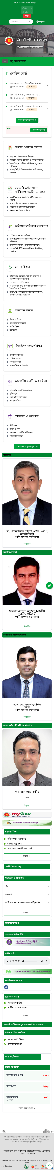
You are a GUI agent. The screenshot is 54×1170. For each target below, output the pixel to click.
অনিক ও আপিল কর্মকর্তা (20, 235)
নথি (6, 886)
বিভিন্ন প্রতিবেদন (16, 436)
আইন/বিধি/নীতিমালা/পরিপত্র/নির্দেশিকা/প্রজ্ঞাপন (26, 171)
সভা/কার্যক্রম (15, 400)
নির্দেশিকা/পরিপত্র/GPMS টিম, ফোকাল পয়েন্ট (26, 199)
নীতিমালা (13, 425)
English (42, 22)
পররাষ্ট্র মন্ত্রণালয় (14, 843)
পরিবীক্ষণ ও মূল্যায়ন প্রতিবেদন (22, 207)
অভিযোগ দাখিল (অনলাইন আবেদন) (25, 245)
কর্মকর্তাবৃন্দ (14, 326)
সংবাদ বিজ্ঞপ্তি (15, 362)
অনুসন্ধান (30, 21)
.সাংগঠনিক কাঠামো (18, 323)
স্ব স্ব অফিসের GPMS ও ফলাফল (23, 203)
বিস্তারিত (27, 544)
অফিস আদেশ (15, 358)
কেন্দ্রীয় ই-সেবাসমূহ (13, 866)
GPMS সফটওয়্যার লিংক (20, 210)
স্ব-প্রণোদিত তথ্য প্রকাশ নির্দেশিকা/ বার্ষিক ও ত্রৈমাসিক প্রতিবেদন (28, 287)
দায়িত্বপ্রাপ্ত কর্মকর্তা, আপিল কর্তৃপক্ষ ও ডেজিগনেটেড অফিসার (25, 277)
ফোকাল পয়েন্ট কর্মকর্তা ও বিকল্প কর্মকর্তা (26, 160)
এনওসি (8, 894)
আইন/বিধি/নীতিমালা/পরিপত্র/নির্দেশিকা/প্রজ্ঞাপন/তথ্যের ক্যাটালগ (26, 293)
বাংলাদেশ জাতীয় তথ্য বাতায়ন (25, 3)
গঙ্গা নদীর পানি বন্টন (18, 397)
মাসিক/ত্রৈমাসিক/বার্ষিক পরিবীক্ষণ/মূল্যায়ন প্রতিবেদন (28, 240)
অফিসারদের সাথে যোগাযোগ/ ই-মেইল (22, 902)
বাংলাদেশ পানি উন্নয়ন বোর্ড (19, 848)
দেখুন (27, 16)
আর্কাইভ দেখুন (39, 130)
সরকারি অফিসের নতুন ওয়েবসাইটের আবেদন (23, 1024)
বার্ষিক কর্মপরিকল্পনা (17, 1007)
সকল (25, 856)
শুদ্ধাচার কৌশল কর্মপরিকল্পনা (22, 156)
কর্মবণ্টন (13, 330)
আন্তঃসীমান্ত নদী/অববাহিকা (21, 390)
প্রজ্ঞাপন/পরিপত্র (16, 355)
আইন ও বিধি (15, 429)
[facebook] (6, 988)
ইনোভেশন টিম (15, 1003)
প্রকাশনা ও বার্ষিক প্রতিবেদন (21, 432)
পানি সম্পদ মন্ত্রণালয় (16, 839)
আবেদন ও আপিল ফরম (19, 282)
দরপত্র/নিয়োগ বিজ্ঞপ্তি (19, 365)
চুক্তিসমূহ (13, 394)
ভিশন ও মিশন (15, 319)
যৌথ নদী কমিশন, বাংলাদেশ (32, 40)
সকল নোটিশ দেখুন (26, 120)
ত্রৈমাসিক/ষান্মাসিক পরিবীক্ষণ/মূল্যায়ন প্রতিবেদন (26, 165)
